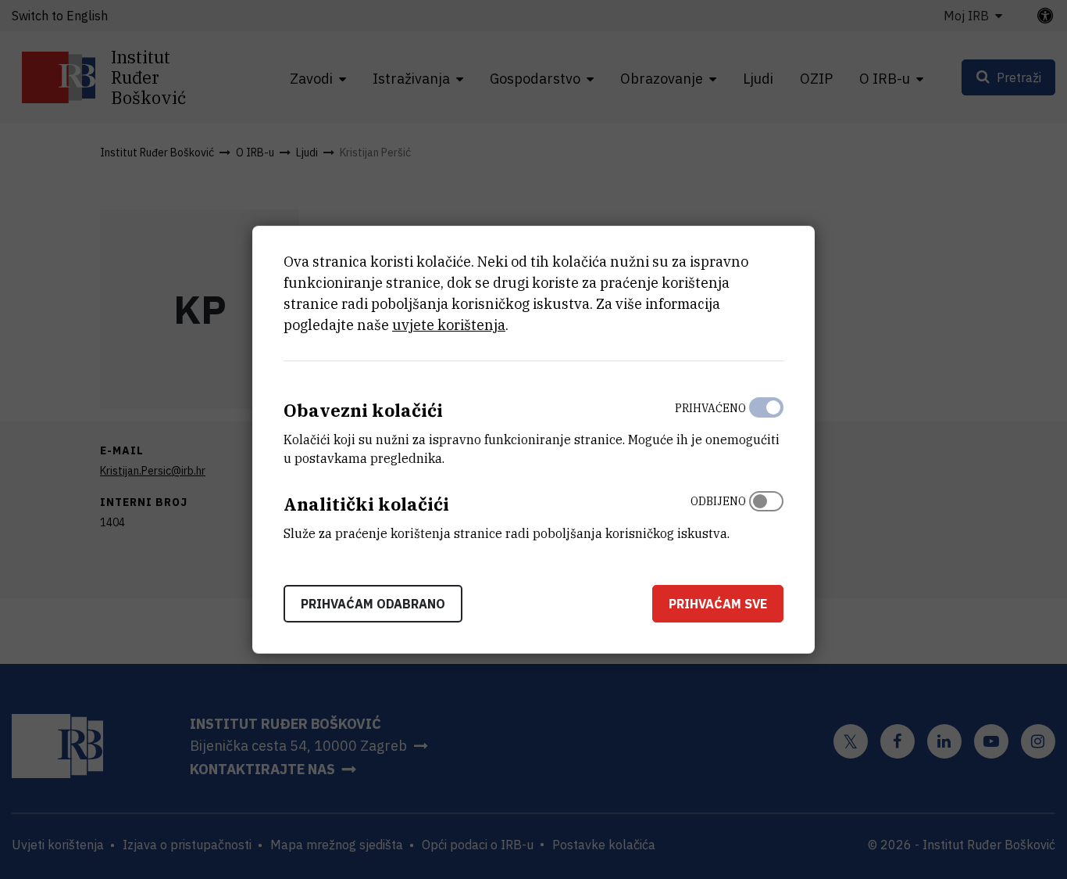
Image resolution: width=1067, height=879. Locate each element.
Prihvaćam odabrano (373, 603)
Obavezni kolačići (363, 410)
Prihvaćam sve (718, 603)
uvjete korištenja (448, 325)
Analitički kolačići (366, 504)
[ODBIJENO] (766, 513)
